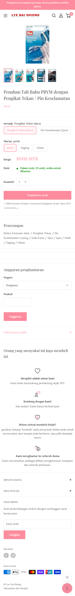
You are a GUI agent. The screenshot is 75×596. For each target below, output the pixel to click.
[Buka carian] (54, 16)
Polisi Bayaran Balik (15, 332)
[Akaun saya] (61, 16)
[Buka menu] (5, 15)
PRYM (7, 106)
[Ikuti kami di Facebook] (6, 555)
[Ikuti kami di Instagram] (13, 555)
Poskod (8, 294)
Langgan (14, 534)
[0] (68, 15)
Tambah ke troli (37, 195)
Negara (8, 277)
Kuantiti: (9, 181)
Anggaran (15, 316)
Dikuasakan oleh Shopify (16, 588)
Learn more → (11, 207)
